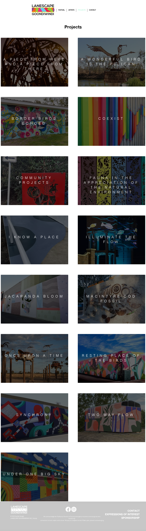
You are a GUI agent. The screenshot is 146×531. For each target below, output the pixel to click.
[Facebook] (68, 509)
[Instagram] (73, 509)
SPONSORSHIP (130, 517)
